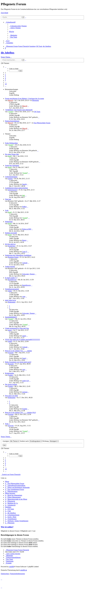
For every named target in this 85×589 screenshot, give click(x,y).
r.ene (23, 296)
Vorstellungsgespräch (12, 289)
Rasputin (11, 364)
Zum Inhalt (4, 13)
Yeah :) (7, 424)
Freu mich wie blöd (11, 396)
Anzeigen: (6, 441)
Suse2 (24, 358)
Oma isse (8, 199)
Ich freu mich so (10, 244)
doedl (10, 156)
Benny (24, 240)
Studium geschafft (11, 233)
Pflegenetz (35, 100)
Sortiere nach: (24, 441)
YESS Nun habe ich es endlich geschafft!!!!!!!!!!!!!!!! (22, 339)
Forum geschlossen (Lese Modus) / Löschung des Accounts (24, 98)
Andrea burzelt (10, 266)
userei (10, 330)
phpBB (11, 566)
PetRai (24, 207)
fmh (23, 195)
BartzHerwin (12, 280)
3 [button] (5, 76)
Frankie (10, 375)
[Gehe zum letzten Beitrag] (28, 106)
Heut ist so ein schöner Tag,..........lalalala (18, 351)
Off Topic (37, 111)
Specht (24, 184)
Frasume (10, 353)
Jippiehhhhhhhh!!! (11, 317)
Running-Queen (13, 257)
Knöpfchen (11, 246)
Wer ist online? (7, 527)
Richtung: (45, 441)
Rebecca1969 (26, 229)
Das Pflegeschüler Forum (42, 123)
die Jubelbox (7, 52)
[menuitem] (18, 26)
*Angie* (11, 111)
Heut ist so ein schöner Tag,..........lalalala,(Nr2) (20, 412)
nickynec (11, 425)
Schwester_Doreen (28, 274)
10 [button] (6, 84)
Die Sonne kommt (11, 384)
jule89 (10, 341)
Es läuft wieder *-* (11, 278)
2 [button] (5, 74)
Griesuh (24, 263)
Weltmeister (9, 221)
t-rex (23, 369)
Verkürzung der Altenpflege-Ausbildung (18, 255)
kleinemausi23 (12, 190)
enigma (10, 178)
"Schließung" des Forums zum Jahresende (19, 110)
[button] (5, 67)
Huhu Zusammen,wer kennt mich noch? (18, 362)
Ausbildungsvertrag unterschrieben (16, 188)
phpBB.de (23, 570)
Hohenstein (11, 302)
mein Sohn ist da (10, 300)
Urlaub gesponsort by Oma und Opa (17, 328)
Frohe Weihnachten (11, 143)
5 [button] (5, 80)
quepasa (24, 392)
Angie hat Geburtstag (12, 165)
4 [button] (5, 78)
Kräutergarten (9, 373)
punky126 (25, 381)
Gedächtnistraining (11, 177)
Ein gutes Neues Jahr (12, 154)
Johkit (10, 291)
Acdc (6, 210)
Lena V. (24, 251)
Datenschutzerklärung (12, 121)
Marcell (10, 100)
